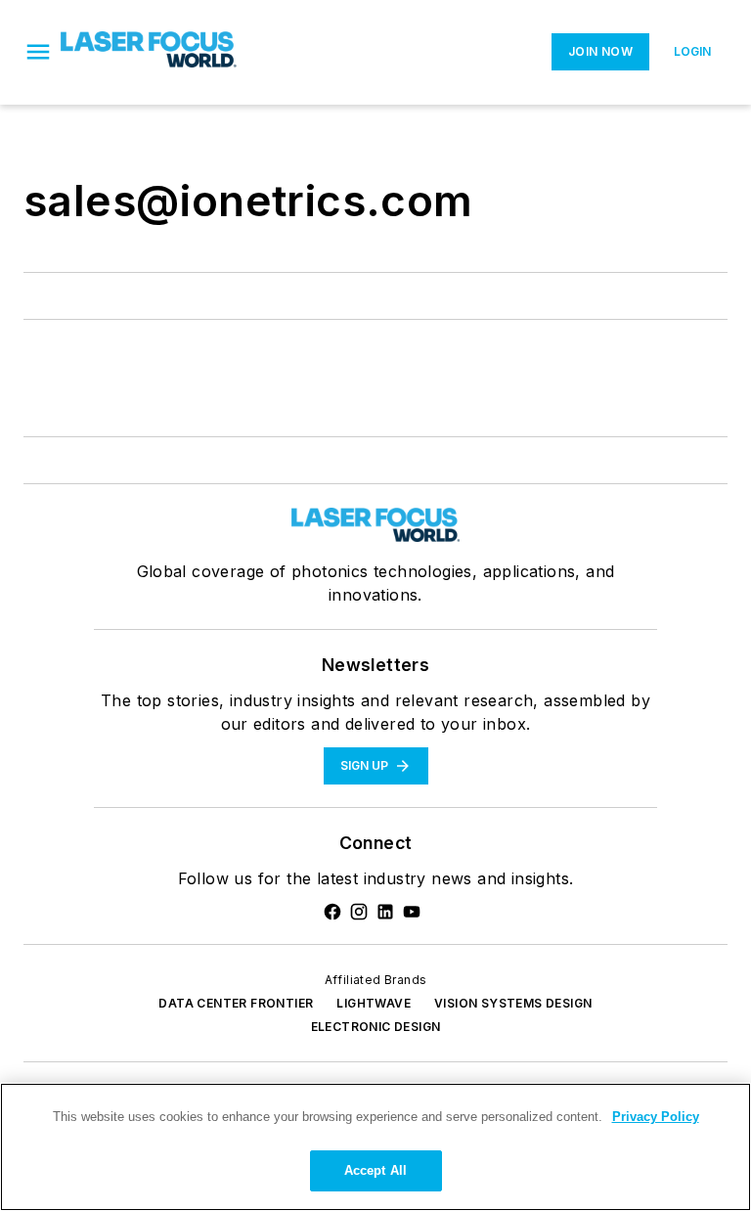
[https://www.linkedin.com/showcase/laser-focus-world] (385, 911)
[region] (375, 1147)
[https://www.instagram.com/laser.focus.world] (359, 911)
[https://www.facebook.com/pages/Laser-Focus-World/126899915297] (332, 911)
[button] (38, 52)
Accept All (375, 1170)
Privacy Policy (655, 1116)
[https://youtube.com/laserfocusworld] (411, 911)
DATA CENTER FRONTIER (235, 1003)
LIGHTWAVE (373, 1003)
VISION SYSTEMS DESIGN (513, 1003)
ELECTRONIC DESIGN (376, 1026)
